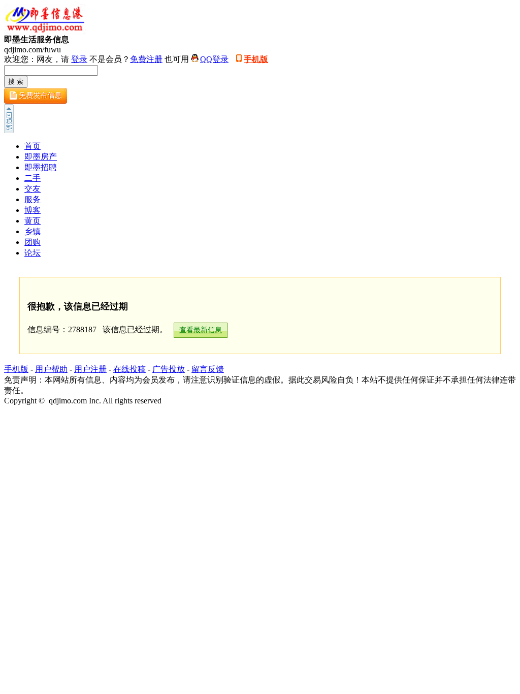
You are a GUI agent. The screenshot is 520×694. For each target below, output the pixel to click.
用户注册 (90, 369)
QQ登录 (214, 59)
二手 (32, 178)
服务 (32, 199)
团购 (32, 242)
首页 (32, 146)
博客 (32, 210)
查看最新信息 (200, 330)
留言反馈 (207, 369)
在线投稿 (129, 369)
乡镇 (32, 231)
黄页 (32, 220)
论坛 (32, 252)
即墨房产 (40, 156)
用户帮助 (51, 369)
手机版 (256, 59)
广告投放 (168, 369)
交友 (32, 188)
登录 (79, 59)
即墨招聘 (40, 167)
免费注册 (146, 59)
